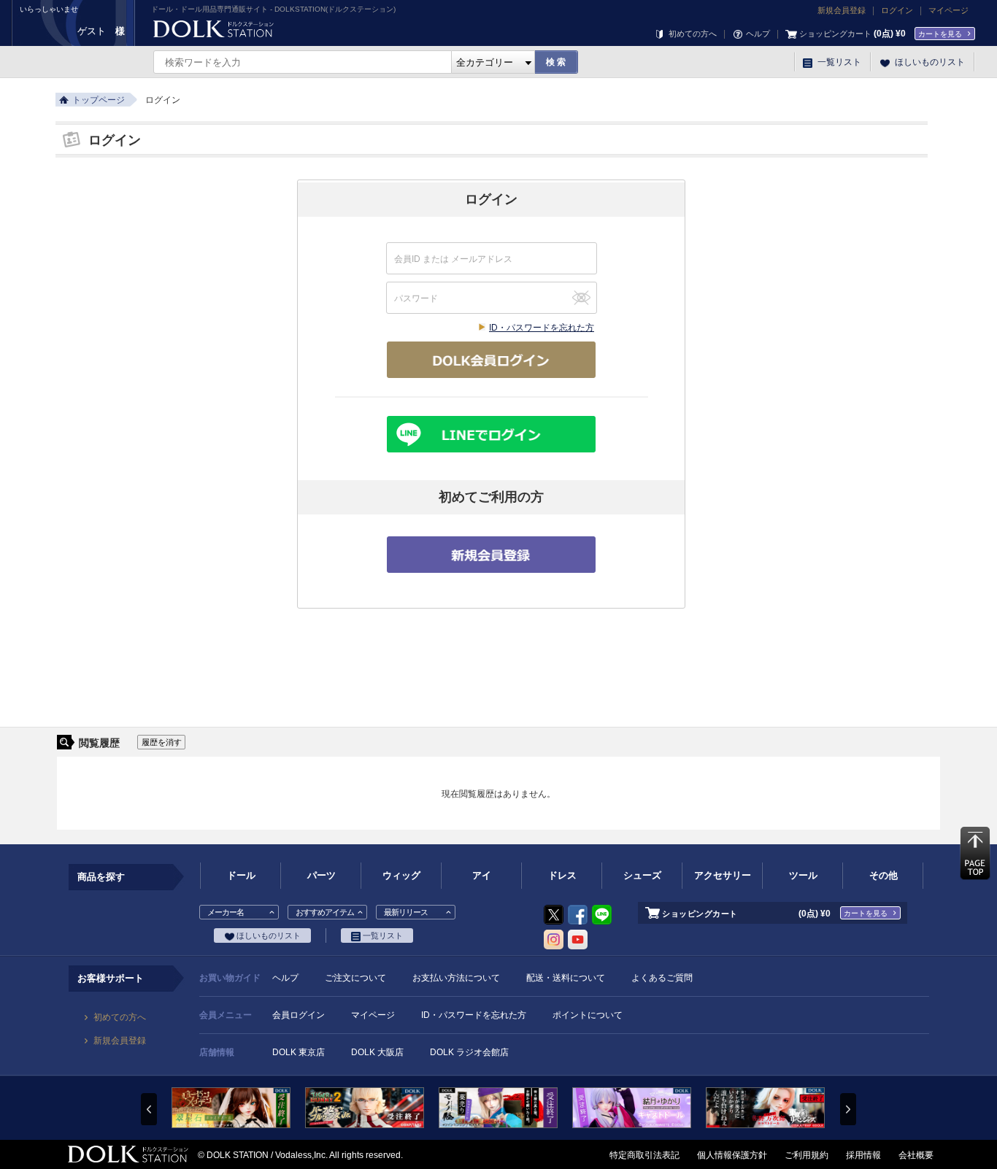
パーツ (321, 875)
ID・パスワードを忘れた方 (541, 328)
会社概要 (916, 1155)
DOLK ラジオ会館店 (469, 1052)
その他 (883, 875)
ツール (803, 875)
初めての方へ (691, 33)
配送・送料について (565, 978)
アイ (481, 875)
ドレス (562, 875)
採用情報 (863, 1155)
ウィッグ (401, 875)
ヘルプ (757, 33)
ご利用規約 (806, 1155)
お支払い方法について (456, 978)
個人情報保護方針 (732, 1155)
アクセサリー (722, 875)
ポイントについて (588, 1015)
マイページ (948, 10)
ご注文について (355, 978)
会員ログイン (298, 1015)
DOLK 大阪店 (377, 1052)
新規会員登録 (841, 10)
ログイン (897, 10)
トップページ (98, 100)
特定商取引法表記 (644, 1155)
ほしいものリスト (929, 62)
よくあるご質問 (662, 978)
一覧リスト (838, 62)
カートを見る (940, 34)
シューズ (642, 875)
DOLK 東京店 (298, 1052)
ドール (241, 875)
